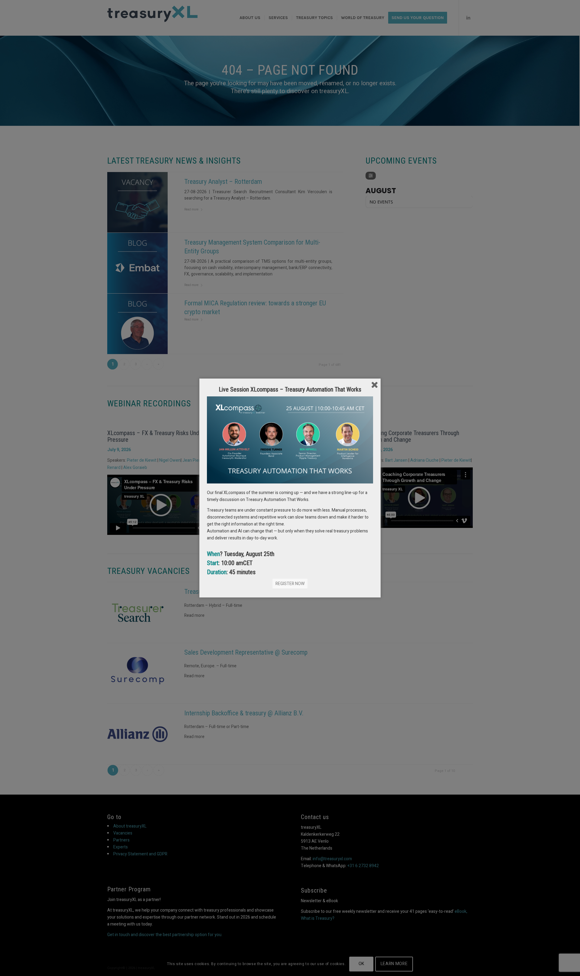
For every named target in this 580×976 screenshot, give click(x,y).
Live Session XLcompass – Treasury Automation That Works (290, 389)
